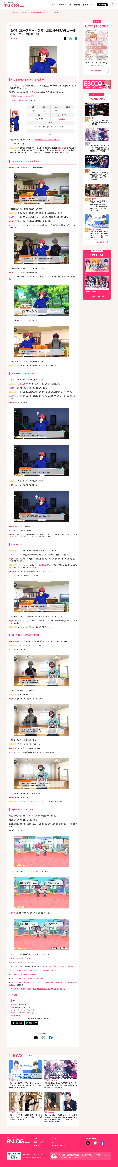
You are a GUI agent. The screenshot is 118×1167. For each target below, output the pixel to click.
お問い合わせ (26, 1155)
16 (33, 111)
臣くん (22, 740)
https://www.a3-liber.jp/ (26, 1013)
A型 (58, 150)
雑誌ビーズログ (65, 4)
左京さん (19, 225)
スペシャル (15, 12)
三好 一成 (14, 871)
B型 (66, 152)
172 (56, 111)
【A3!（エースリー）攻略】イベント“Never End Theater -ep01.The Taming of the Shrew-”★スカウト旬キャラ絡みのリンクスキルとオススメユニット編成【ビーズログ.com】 (99, 205)
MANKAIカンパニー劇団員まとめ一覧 (47, 140)
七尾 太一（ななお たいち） (20, 100)
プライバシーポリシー (40, 1155)
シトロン (14, 954)
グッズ (85, 4)
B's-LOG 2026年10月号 (96, 62)
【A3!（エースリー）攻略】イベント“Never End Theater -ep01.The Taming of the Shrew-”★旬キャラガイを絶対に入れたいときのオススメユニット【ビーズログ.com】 (60, 1118)
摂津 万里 (14, 913)
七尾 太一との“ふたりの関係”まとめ (21, 958)
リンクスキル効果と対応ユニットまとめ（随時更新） (57, 966)
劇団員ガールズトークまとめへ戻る (22, 96)
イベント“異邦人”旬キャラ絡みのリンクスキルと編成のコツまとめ (34, 970)
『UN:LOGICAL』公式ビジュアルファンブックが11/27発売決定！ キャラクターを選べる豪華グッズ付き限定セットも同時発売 (60, 1085)
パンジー (62, 119)
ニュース (53, 4)
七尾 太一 (33, 92)
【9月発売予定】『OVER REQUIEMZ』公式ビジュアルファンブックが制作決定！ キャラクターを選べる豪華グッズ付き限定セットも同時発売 (99, 176)
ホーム (8, 12)
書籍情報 (77, 4)
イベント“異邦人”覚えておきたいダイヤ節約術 (27, 978)
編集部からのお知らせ (58, 1145)
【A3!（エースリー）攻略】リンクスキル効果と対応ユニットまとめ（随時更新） (99, 122)
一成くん (21, 384)
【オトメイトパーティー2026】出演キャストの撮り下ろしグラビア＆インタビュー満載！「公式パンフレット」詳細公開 (25, 1117)
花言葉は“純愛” (44, 565)
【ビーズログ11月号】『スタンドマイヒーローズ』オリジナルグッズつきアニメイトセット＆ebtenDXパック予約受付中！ (25, 1085)
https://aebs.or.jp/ (76, 1157)
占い (92, 4)
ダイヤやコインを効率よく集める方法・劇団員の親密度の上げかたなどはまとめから (39, 989)
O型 (59, 148)
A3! (21, 12)
